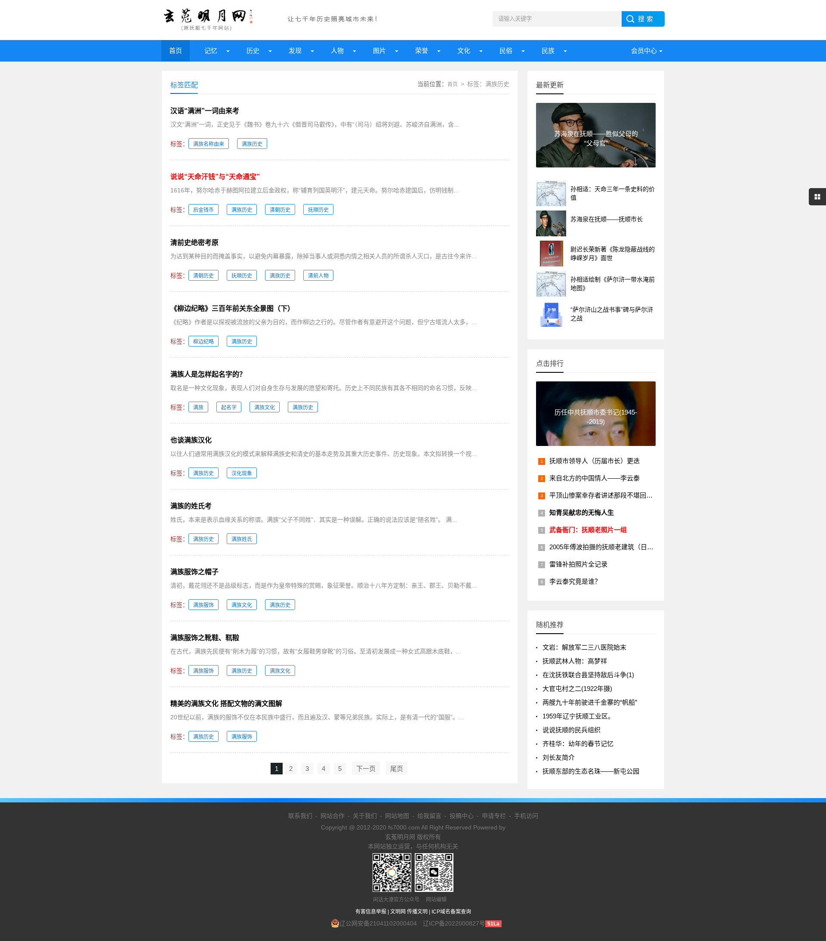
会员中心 (644, 50)
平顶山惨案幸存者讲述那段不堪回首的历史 (610, 495)
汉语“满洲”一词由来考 (204, 111)
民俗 (506, 50)
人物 (337, 50)
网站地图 (397, 815)
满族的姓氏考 (191, 506)
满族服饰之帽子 (194, 572)
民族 (548, 50)
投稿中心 (462, 815)
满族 (198, 408)
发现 (295, 50)
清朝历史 (280, 210)
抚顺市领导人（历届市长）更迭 (594, 460)
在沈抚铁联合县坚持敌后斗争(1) (588, 674)
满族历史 (252, 144)
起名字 (229, 408)
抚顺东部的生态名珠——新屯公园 (590, 771)
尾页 (396, 768)
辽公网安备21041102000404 (378, 923)
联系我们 (300, 815)
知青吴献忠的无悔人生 (581, 512)
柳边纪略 (203, 342)
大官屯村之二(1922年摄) (577, 688)
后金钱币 (203, 210)
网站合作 (333, 815)
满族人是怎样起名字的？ (208, 374)
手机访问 (526, 815)
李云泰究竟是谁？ (575, 581)
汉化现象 (241, 473)
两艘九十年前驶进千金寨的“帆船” (589, 702)
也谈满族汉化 (191, 440)
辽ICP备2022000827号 (454, 923)
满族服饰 (203, 605)
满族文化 (264, 408)
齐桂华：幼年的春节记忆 (577, 743)
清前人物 (318, 276)
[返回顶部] (808, 838)
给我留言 (429, 815)
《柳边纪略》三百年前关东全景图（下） (232, 308)
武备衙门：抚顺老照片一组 (588, 529)
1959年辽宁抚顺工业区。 (578, 716)
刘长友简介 (558, 757)
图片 (379, 50)
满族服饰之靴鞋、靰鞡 (204, 637)
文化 (463, 50)
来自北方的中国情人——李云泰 (594, 478)
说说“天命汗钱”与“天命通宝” (215, 176)
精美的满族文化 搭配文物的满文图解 (226, 703)
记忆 (210, 50)
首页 (175, 50)
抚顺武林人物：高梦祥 (574, 661)
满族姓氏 (241, 539)
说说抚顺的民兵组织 (571, 730)
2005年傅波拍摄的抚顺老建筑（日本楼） (607, 547)
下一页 (366, 768)
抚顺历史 (318, 210)
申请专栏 (494, 815)
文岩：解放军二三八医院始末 (584, 647)
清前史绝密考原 (194, 242)
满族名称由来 (208, 144)
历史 (253, 50)
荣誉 (421, 50)
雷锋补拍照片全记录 (578, 564)
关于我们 (365, 815)
